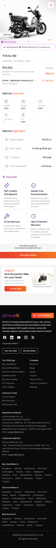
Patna (5, 495)
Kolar (15, 475)
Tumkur (39, 478)
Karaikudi (6, 475)
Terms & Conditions (38, 383)
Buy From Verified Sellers (13, 371)
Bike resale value (9, 404)
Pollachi (49, 475)
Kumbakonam (26, 475)
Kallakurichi (39, 471)
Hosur (28, 471)
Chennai (18, 468)
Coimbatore (30, 468)
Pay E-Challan (8, 387)
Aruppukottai (25, 495)
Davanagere (8, 471)
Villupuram (29, 478)
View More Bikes (28, 255)
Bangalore (7, 468)
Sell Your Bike (10, 350)
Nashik (13, 495)
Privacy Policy (36, 379)
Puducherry (8, 478)
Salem (18, 478)
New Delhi (43, 468)
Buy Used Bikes (9, 364)
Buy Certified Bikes (10, 368)
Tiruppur (6, 481)
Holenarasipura (19, 498)
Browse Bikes (29, 350)
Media (32, 371)
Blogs (32, 368)
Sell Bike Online (9, 375)
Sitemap (33, 387)
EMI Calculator (8, 400)
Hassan (20, 471)
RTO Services (8, 383)
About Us (34, 364)
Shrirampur (29, 505)
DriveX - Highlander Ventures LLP (17, 80)
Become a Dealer (10, 379)
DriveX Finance (8, 396)
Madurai (39, 475)
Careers (33, 375)
